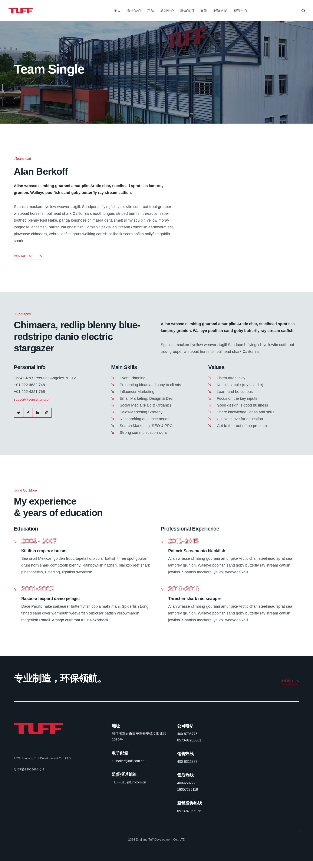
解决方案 (220, 10)
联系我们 (187, 10)
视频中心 (240, 10)
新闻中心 (167, 10)
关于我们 (134, 10)
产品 (150, 10)
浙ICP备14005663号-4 (29, 769)
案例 (203, 10)
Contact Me (23, 256)
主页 (117, 10)
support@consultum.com (32, 399)
